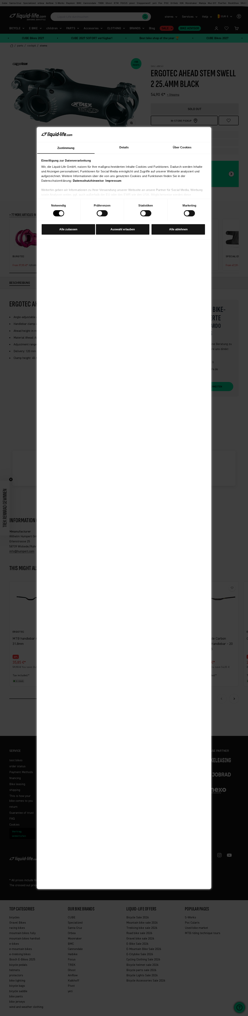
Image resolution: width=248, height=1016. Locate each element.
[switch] (102, 213)
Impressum (113, 180)
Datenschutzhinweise (88, 180)
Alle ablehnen (178, 229)
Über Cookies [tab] (182, 147)
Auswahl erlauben (122, 229)
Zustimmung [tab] (66, 147)
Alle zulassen (68, 229)
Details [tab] (124, 147)
